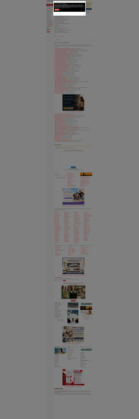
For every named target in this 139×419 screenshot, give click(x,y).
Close (84, 14)
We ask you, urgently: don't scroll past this (61, 3)
